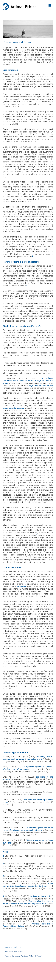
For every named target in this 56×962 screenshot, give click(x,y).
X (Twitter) (38, 956)
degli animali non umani (41, 385)
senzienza (21, 586)
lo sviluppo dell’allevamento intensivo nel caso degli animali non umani (28, 380)
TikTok (31, 956)
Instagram (16, 956)
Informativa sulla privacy (14, 952)
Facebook (24, 956)
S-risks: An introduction (41, 896)
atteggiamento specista (13, 408)
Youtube (8, 956)
